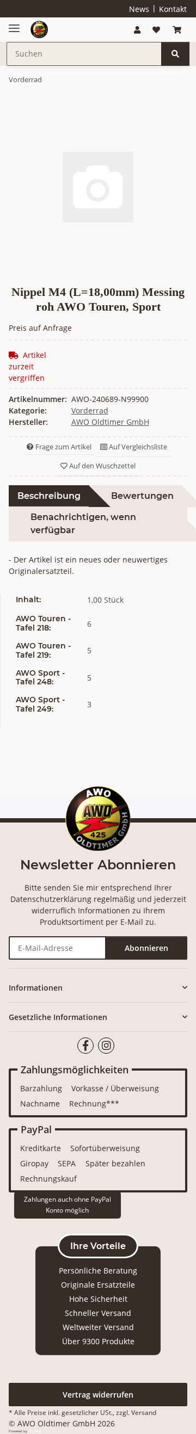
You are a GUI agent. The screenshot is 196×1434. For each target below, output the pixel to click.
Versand (143, 1412)
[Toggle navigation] (14, 24)
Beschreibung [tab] (49, 496)
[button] (137, 30)
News (139, 9)
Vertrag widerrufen (98, 1394)
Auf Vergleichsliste (137, 447)
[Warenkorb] (177, 30)
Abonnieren (146, 948)
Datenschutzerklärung (50, 899)
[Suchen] (175, 54)
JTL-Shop (35, 1431)
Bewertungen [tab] (142, 496)
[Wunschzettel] (156, 30)
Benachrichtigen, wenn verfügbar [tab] (83, 523)
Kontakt (173, 9)
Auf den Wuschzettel (102, 466)
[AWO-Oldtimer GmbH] (39, 29)
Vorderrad (89, 410)
